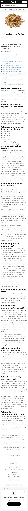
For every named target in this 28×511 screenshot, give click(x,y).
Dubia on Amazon (14, 480)
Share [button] (4, 41)
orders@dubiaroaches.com (16, 469)
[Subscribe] (23, 489)
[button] (2, 2)
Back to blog (15, 455)
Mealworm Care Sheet (14, 449)
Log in (24, 2)
